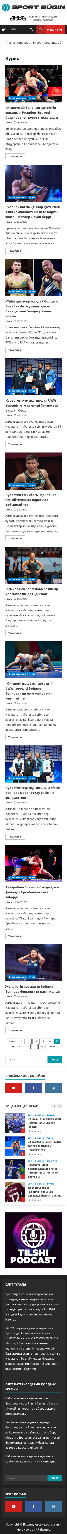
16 (13, 1046)
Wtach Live (55, 29)
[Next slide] (59, 1106)
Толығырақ (16, 155)
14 (50, 1041)
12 (35, 1041)
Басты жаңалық (17, 98)
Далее (51, 1046)
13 (42, 1041)
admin (8, 122)
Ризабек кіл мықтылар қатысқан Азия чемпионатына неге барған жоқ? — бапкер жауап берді (32, 212)
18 (27, 1046)
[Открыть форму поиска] (31, 29)
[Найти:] (26, 1059)
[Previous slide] (54, 1106)
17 (20, 1046)
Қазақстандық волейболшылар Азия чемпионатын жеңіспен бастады (15, 1146)
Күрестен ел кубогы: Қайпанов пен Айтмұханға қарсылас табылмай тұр (30, 499)
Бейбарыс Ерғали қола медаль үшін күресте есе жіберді (15, 1192)
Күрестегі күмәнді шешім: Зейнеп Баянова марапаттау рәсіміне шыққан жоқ (32, 792)
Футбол (51, 1161)
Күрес (37, 42)
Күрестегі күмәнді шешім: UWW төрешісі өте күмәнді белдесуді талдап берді (31, 405)
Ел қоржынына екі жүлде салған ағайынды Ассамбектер (15, 1123)
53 (41, 1046)
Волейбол (52, 1138)
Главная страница (17, 42)
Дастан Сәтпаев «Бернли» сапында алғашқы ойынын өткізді (15, 1169)
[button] (4, 29)
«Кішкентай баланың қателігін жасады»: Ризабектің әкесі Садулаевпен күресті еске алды (31, 112)
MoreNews (23, 1529)
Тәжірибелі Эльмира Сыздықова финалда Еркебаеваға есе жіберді (32, 892)
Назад (12, 1041)
